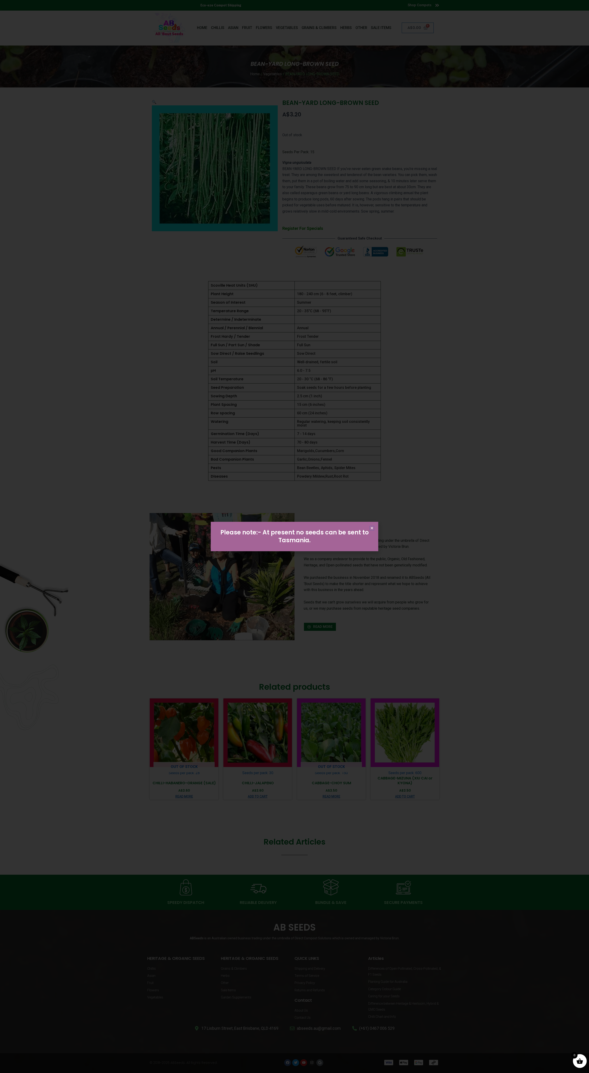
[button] (372, 528)
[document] (294, 536)
